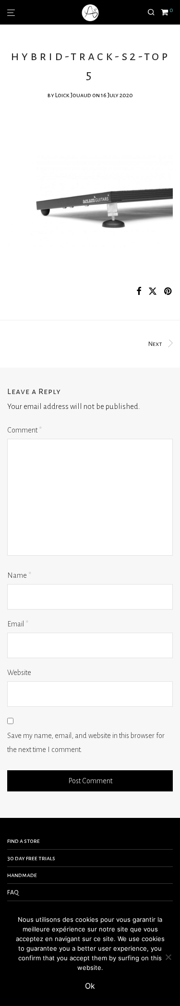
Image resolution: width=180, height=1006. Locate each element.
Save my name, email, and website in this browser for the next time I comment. (86, 742)
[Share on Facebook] (138, 292)
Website (19, 672)
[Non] (168, 957)
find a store (23, 841)
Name (19, 575)
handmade (22, 875)
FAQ (13, 892)
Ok (90, 986)
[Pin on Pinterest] (168, 292)
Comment (24, 430)
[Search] (154, 12)
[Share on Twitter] (152, 292)
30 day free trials (31, 858)
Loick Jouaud (73, 95)
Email (17, 624)
